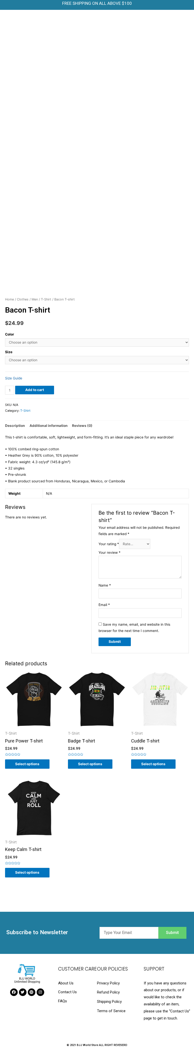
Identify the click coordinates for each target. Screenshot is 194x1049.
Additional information (49, 426)
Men (35, 299)
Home (9, 299)
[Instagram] (40, 992)
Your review (109, 552)
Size (8, 352)
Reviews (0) (82, 426)
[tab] (15, 426)
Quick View (34, 727)
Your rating (109, 544)
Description (15, 426)
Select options (27, 764)
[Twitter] (23, 992)
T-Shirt (46, 299)
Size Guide (13, 378)
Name (105, 585)
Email (104, 605)
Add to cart (34, 390)
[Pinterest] (31, 992)
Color (9, 334)
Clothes (23, 299)
